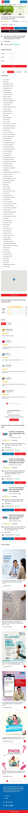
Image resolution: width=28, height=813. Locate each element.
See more (4, 583)
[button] (14, 279)
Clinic (2, 4)
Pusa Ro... (20, 4)
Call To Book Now (14, 811)
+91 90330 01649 (8, 802)
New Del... (15, 4)
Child (6, 4)
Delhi (10, 4)
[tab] (3, 72)
